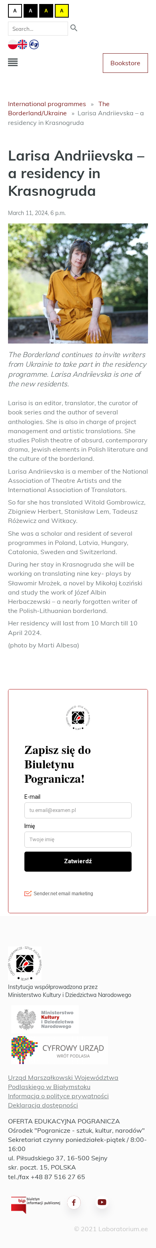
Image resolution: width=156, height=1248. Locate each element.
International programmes (47, 104)
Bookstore (125, 63)
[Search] (74, 29)
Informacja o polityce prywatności (58, 1096)
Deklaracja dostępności (43, 1105)
